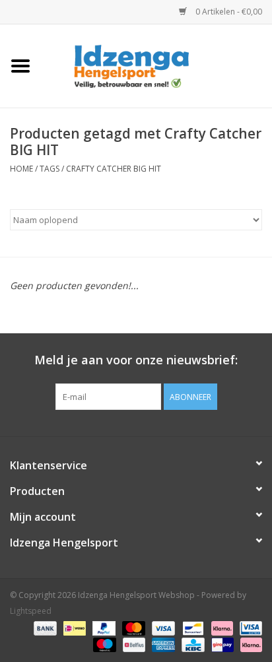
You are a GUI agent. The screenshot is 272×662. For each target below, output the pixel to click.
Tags (49, 168)
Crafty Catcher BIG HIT (113, 168)
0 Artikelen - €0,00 (227, 11)
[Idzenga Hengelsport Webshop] (156, 65)
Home (21, 168)
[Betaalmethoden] (44, 627)
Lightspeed (30, 610)
